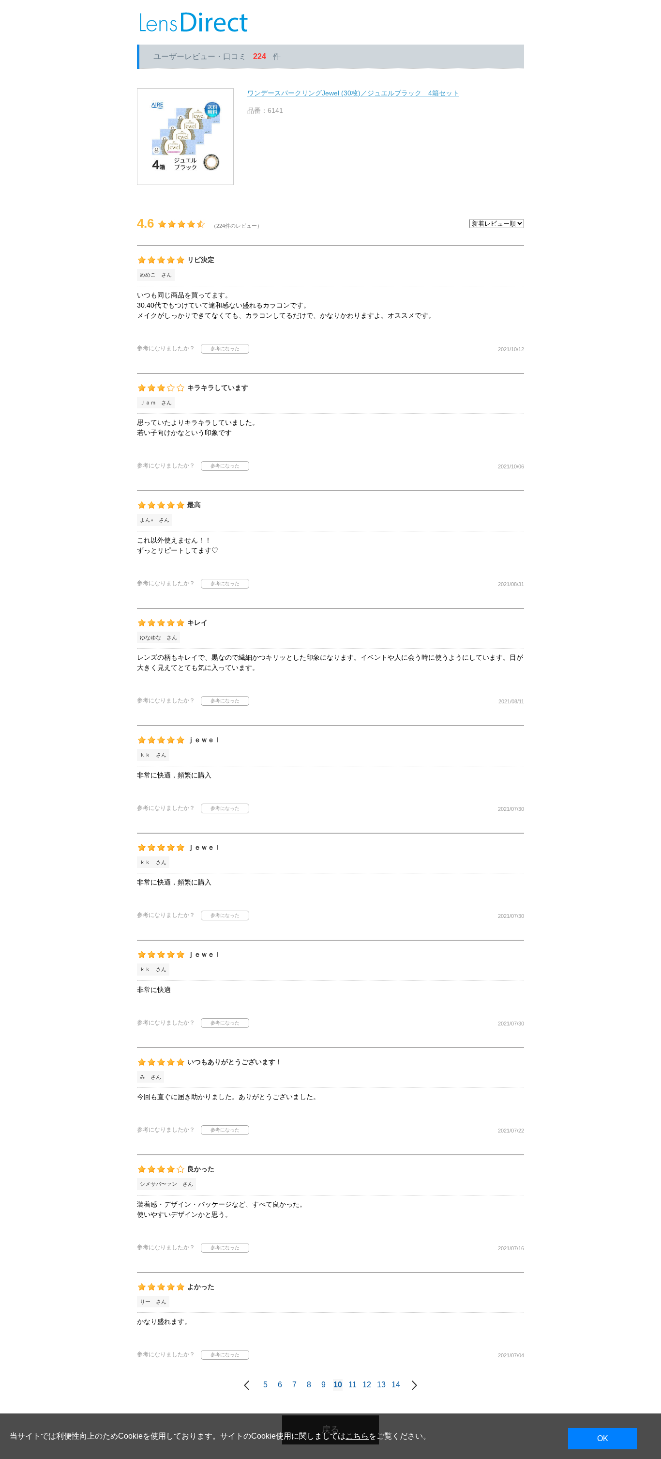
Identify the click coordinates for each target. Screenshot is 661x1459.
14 (395, 1385)
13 (381, 1385)
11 (352, 1385)
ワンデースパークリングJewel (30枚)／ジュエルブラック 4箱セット (353, 93)
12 (366, 1385)
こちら (357, 1436)
